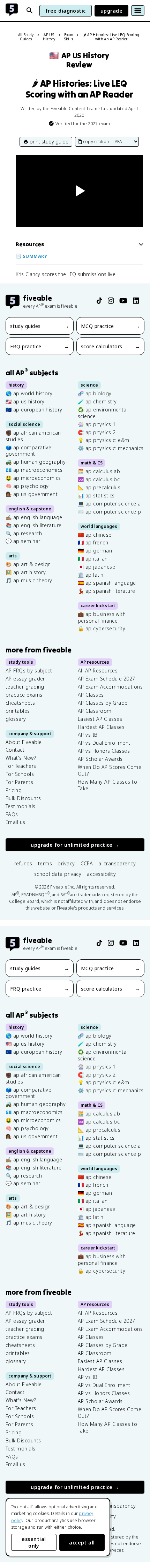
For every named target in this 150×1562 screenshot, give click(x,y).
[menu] (137, 10)
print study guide (49, 141)
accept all (82, 1542)
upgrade (111, 10)
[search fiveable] (30, 11)
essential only (34, 1542)
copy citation (96, 142)
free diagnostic (65, 10)
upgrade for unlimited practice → (75, 845)
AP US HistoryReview (79, 60)
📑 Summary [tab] (31, 256)
